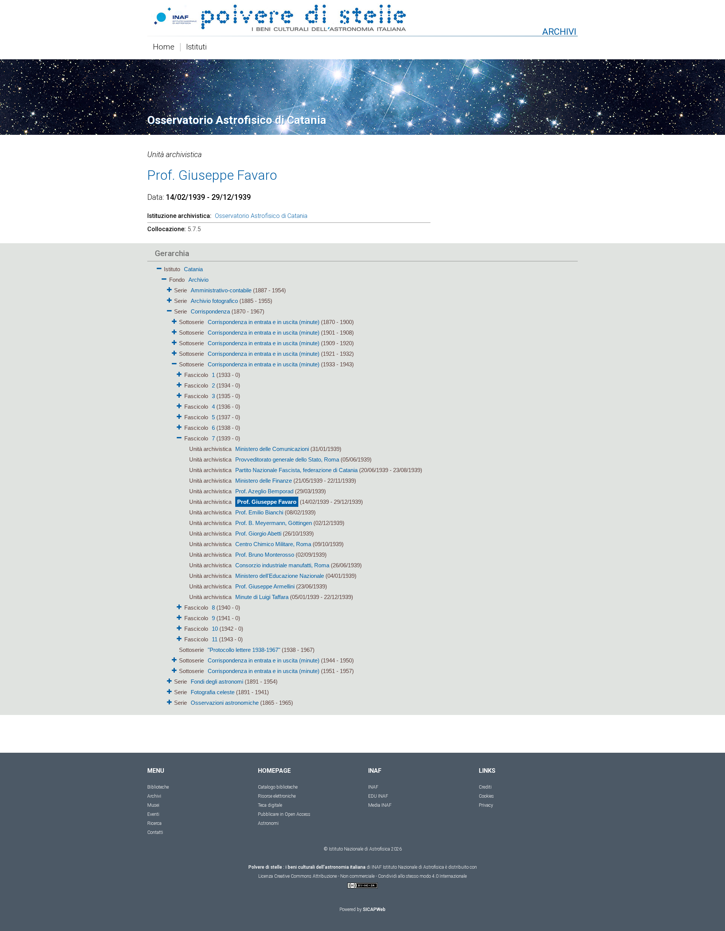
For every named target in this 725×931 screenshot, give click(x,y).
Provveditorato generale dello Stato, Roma (287, 459)
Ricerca (154, 823)
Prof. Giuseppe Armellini (265, 586)
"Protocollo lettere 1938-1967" (244, 650)
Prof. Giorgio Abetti (258, 533)
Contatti (155, 832)
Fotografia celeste (212, 692)
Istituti (196, 47)
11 (215, 639)
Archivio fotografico (214, 301)
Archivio (198, 279)
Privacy (486, 805)
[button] (159, 267)
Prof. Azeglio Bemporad (264, 491)
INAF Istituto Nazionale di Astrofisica (408, 867)
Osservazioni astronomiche (225, 702)
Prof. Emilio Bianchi (259, 512)
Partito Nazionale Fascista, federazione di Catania (296, 470)
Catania (193, 269)
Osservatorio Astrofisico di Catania (261, 215)
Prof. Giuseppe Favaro (266, 502)
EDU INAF (378, 796)
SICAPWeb (374, 909)
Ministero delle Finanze (263, 480)
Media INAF (380, 805)
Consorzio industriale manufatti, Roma (282, 565)
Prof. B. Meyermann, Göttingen (273, 523)
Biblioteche (158, 787)
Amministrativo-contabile (221, 290)
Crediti (485, 787)
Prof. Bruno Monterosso (264, 554)
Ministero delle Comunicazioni (272, 449)
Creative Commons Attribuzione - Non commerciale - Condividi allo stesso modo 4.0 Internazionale (370, 876)
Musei (153, 805)
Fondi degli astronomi (217, 681)
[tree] (319, 485)
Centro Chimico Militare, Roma (273, 544)
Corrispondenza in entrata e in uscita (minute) (263, 322)
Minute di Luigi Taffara (261, 597)
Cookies (486, 796)
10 (215, 628)
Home (163, 47)
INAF (373, 787)
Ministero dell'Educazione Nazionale (279, 576)
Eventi (153, 814)
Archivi (154, 796)
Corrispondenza (210, 311)
